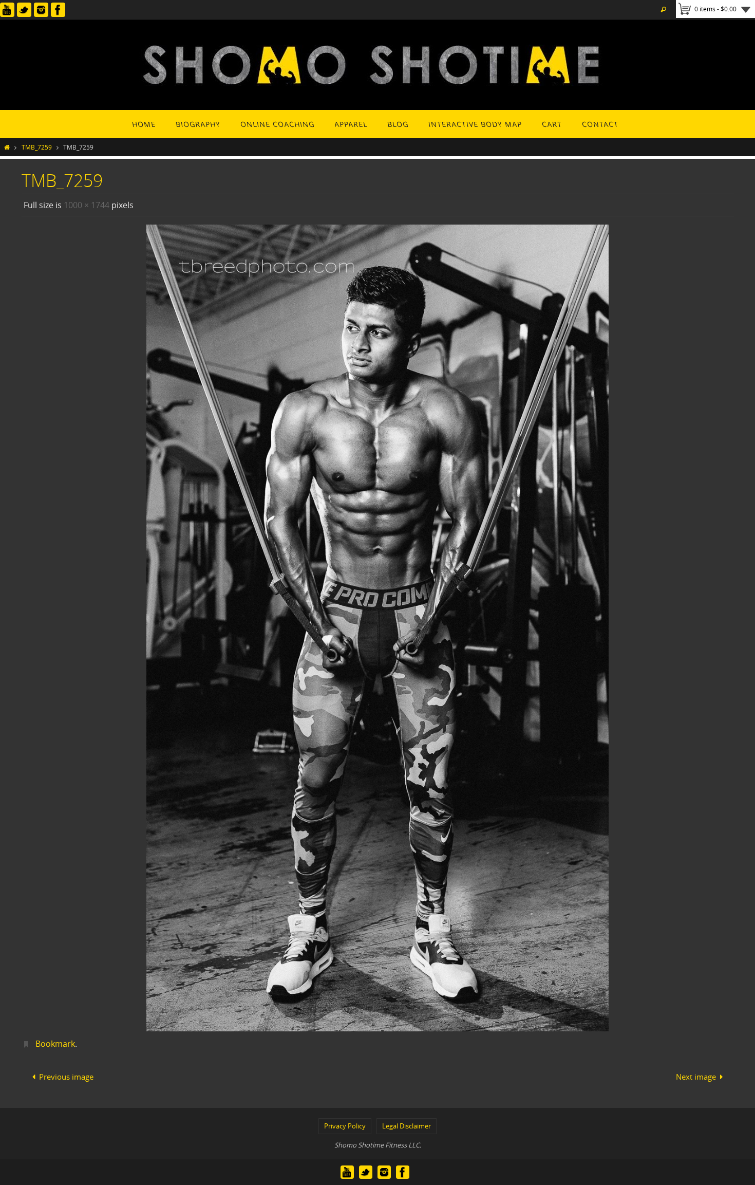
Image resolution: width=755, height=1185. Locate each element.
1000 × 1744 (86, 205)
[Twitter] (24, 10)
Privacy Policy (345, 1126)
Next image (696, 1076)
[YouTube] (7, 10)
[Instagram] (41, 10)
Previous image (66, 1076)
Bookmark (55, 1043)
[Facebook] (58, 10)
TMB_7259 (37, 147)
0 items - (715, 9)
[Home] (7, 147)
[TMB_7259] (378, 628)
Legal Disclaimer (406, 1126)
